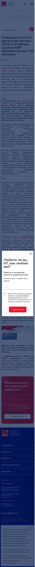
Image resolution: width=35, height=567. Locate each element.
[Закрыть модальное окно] (30, 254)
